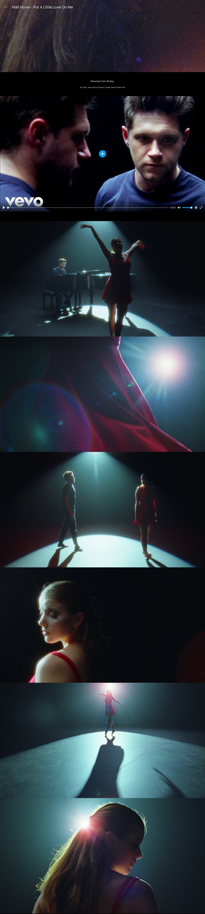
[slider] (88, 207)
